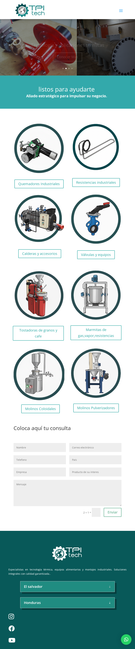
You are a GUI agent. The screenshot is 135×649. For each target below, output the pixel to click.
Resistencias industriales (96, 182)
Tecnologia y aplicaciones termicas (67, 40)
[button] (126, 639)
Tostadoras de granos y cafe (38, 333)
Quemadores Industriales (39, 183)
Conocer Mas (67, 52)
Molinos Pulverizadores (96, 407)
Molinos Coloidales (40, 408)
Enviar (113, 512)
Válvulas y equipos (96, 254)
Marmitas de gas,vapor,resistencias (96, 332)
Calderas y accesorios (39, 253)
